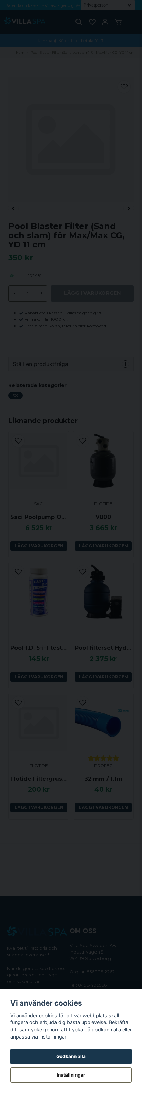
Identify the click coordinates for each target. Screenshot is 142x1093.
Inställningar (71, 1075)
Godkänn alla (71, 1056)
